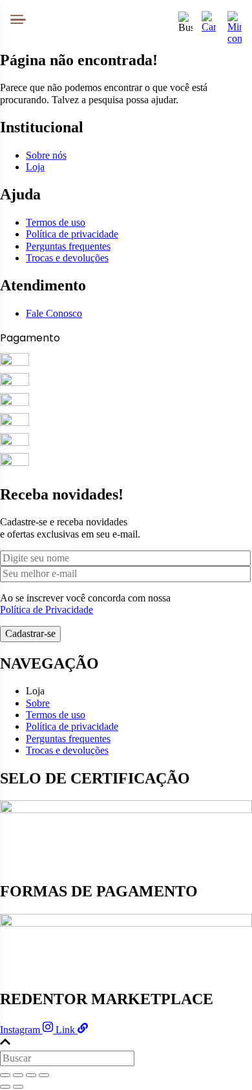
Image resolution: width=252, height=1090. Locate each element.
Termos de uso (55, 222)
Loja (35, 166)
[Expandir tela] (18, 1075)
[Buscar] (182, 19)
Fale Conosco (54, 313)
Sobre (38, 703)
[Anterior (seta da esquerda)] (5, 1087)
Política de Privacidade (46, 609)
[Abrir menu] (18, 19)
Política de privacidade (72, 233)
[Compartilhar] (31, 1075)
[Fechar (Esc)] (44, 1075)
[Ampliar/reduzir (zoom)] (5, 1075)
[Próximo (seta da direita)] (18, 1087)
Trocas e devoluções (67, 257)
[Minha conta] (234, 19)
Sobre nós (46, 155)
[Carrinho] (208, 19)
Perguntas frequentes (68, 246)
